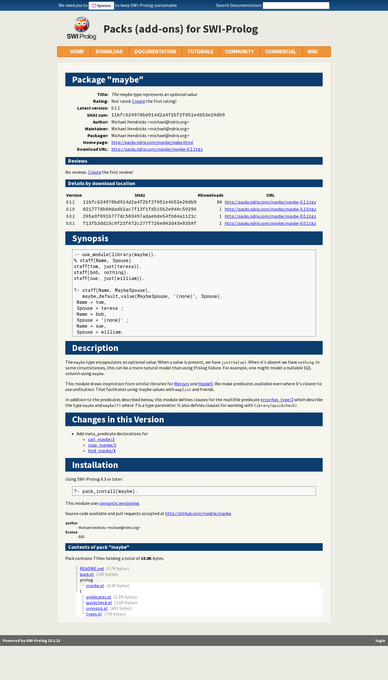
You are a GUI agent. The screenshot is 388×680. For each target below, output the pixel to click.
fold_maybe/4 (101, 450)
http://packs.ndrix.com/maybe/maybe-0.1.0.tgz (270, 209)
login (380, 640)
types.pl (94, 614)
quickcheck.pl (99, 602)
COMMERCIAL (280, 51)
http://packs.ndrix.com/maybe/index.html (152, 142)
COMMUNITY (239, 51)
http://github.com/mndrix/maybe (198, 513)
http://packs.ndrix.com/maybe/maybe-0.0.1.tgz (270, 223)
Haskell (205, 383)
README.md (92, 568)
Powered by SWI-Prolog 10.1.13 (31, 640)
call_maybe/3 (101, 439)
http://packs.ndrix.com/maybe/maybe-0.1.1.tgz (157, 149)
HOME (77, 51)
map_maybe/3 (102, 445)
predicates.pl (98, 597)
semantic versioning (119, 503)
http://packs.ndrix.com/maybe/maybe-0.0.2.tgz (270, 216)
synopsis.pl (97, 608)
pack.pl (87, 574)
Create (138, 101)
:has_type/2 (277, 399)
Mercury (181, 383)
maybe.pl (95, 585)
